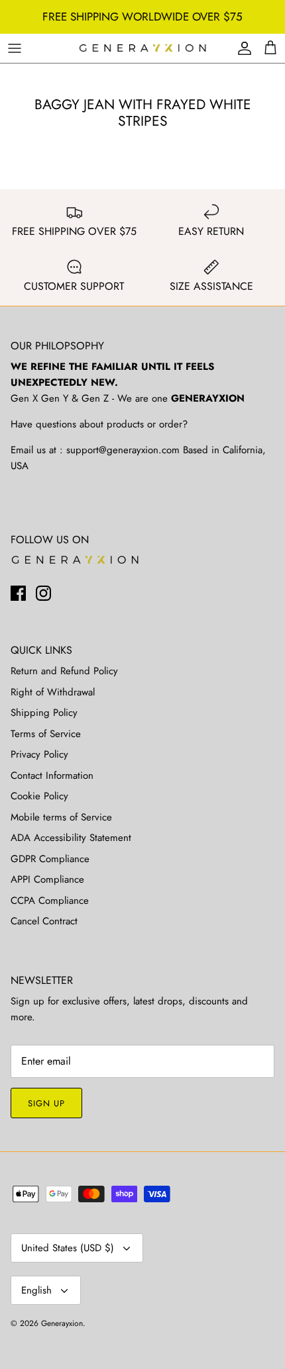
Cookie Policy (39, 796)
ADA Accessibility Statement (71, 837)
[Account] (241, 48)
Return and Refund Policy (64, 671)
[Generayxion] (142, 48)
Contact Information (52, 775)
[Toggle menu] (14, 48)
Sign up (46, 1103)
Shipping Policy (44, 712)
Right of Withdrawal (53, 692)
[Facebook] (18, 593)
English (36, 1290)
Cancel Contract (44, 921)
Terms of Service (46, 734)
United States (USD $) (67, 1248)
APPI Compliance (47, 879)
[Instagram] (43, 593)
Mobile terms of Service (61, 817)
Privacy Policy (39, 754)
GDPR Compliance (50, 859)
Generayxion (62, 1323)
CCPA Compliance (50, 900)
